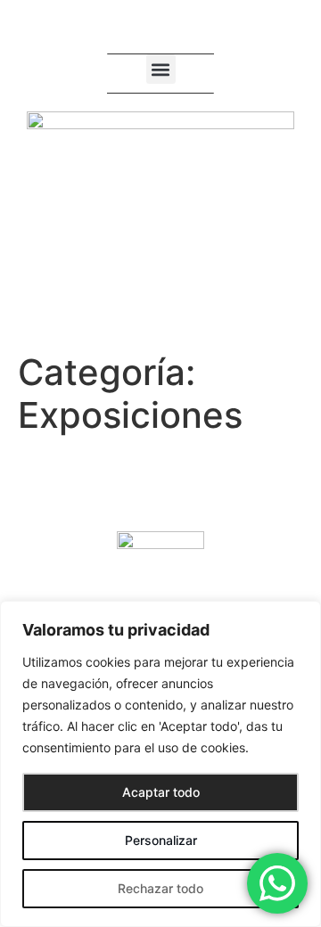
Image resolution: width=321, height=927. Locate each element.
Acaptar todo (161, 792)
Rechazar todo (160, 888)
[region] (160, 764)
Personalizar (161, 840)
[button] (161, 69)
